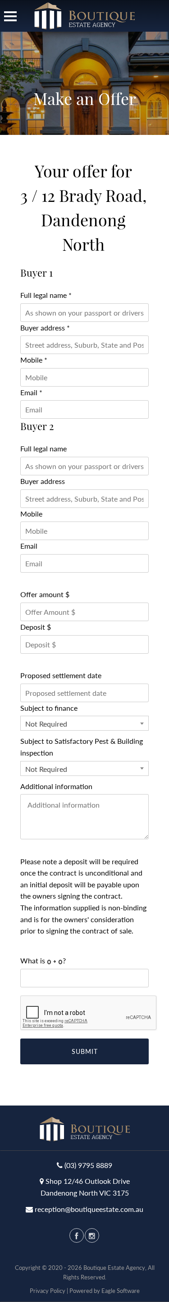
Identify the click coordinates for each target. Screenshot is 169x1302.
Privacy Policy (47, 1290)
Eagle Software (120, 1290)
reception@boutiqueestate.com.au (89, 1209)
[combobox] (84, 723)
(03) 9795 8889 (88, 1165)
